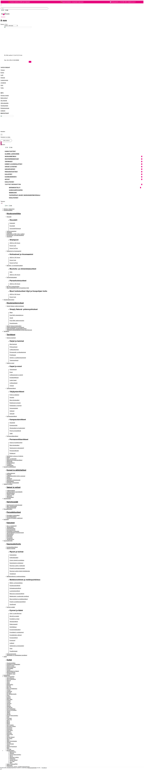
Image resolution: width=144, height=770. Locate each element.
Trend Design (10, 743)
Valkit (11, 433)
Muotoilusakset (11, 493)
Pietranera (9, 729)
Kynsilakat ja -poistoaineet (17, 632)
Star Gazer (9, 738)
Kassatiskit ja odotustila (13, 531)
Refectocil (9, 733)
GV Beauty (9, 707)
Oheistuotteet (10, 497)
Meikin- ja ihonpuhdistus (16, 583)
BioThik (9, 686)
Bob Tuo (9, 687)
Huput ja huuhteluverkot (16, 442)
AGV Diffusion (10, 677)
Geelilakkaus (13, 627)
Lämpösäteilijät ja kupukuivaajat (15, 532)
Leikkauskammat (14, 349)
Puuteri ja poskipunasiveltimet (18, 601)
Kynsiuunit (12, 640)
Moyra (8, 722)
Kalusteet (8, 174)
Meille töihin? (4, 98)
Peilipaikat (9, 536)
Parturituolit (10, 535)
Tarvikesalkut (10, 527)
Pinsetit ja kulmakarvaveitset (17, 568)
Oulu (2, 85)
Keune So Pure (14, 248)
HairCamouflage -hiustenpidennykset (16, 328)
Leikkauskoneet (11, 473)
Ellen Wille (9, 699)
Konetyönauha (13, 323)
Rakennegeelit (13, 624)
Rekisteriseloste (5, 108)
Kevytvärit (12, 225)
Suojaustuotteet (14, 408)
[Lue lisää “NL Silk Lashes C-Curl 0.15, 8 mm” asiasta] (30, 62)
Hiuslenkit (12, 422)
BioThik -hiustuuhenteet (13, 286)
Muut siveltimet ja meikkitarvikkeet (19, 599)
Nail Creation (10, 725)
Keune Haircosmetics (12, 715)
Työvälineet (13, 573)
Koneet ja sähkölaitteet (13, 164)
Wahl (8, 748)
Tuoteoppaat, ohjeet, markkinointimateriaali (24, 195)
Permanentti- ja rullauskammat (18, 352)
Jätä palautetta (4, 103)
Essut (11, 372)
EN (7, 10)
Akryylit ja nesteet (14, 616)
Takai (8, 739)
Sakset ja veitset (11, 166)
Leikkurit (12, 643)
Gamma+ (9, 703)
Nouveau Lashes (11, 726)
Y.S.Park (9, 749)
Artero (8, 683)
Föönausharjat (13, 347)
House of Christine (11, 710)
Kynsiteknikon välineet (16, 635)
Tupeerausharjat (14, 360)
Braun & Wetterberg (12, 688)
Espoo (2, 72)
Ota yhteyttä (4, 100)
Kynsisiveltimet (14, 637)
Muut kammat (13, 344)
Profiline (9, 731)
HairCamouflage (11, 708)
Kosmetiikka (10, 668)
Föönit (8, 477)
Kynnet (8, 669)
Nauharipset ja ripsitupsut (16, 563)
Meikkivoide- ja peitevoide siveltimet (19, 596)
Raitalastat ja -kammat (15, 405)
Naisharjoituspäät (11, 507)
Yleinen (3, 70)
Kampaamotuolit (11, 530)
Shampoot (9, 236)
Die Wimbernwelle (11, 694)
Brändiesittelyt (14, 187)
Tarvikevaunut (10, 539)
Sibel (8, 735)
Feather (9, 700)
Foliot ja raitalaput (14, 394)
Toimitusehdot (4, 105)
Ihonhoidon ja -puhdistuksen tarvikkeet (17, 655)
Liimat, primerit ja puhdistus (17, 560)
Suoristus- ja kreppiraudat (13, 480)
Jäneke (8, 714)
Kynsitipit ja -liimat (14, 619)
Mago (11, 312)
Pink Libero (10, 730)
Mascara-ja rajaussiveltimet (17, 593)
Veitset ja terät (10, 494)
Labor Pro (9, 719)
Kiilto (8, 717)
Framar (8, 702)
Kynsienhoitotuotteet (15, 629)
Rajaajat (9, 474)
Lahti (2, 75)
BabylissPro (10, 684)
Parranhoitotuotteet (12, 277)
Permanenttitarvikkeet (12, 436)
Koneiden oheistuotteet (13, 482)
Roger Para (10, 734)
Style (11, 272)
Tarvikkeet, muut (11, 673)
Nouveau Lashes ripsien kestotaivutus (20, 571)
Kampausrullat (13, 425)
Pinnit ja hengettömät (15, 430)
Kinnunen (9, 718)
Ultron (8, 745)
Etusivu (2, 24)
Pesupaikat (10, 538)
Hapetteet (9, 232)
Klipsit (8, 457)
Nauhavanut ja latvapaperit (17, 448)
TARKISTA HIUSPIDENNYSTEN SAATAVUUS (19, 330)
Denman (9, 692)
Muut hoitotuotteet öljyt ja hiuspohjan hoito (18, 288)
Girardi (8, 704)
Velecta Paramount (12, 746)
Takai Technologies (12, 741)
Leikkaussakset (11, 490)
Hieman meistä (5, 95)
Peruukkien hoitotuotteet (13, 515)
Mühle (8, 723)
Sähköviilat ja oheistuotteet (17, 645)
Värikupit (12, 411)
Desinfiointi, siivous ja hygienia (15, 456)
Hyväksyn (44, 767)
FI (3, 10)
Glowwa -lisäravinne (12, 154)
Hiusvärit (9, 216)
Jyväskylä (3, 82)
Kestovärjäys (13, 555)
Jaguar (8, 711)
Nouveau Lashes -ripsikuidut (17, 565)
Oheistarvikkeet (14, 621)
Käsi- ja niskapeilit (11, 458)
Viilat (11, 648)
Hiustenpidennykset (12, 159)
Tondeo (9, 742)
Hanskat (12, 397)
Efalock (9, 698)
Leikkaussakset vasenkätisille (14, 491)
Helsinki (3, 77)
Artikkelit (3, 110)
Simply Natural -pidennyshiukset (15, 306)
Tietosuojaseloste (32, 767)
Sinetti (11, 318)
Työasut (12, 385)
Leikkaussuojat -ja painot (16, 375)
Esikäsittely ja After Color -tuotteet (15, 234)
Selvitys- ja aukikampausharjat (18, 357)
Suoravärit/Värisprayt (15, 228)
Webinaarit (13, 192)
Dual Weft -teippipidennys (16, 315)
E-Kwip (8, 696)
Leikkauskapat (13, 383)
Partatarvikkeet (11, 462)
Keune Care (13, 245)
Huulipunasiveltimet (15, 585)
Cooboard (9, 691)
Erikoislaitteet (10, 481)
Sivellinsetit (13, 604)
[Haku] (47, 8)
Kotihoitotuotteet (14, 557)
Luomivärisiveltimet (15, 591)
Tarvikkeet (9, 161)
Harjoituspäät (10, 169)
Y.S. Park (12, 761)
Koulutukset (9, 181)
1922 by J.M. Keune (15, 243)
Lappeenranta (4, 80)
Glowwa (9, 706)
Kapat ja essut (10, 363)
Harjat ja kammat (11, 337)
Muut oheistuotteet (14, 400)
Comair (8, 690)
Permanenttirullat (14, 450)
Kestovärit (12, 223)
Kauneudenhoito (10, 176)
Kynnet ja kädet (11, 607)
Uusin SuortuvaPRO (16, 190)
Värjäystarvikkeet (11, 388)
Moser (8, 721)
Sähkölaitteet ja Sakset (13, 671)
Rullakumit (12, 453)
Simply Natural (10, 737)
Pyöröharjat (13, 355)
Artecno (9, 680)
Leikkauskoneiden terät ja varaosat (16, 476)
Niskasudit (9, 461)
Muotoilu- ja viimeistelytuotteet (15, 265)
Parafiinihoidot (13, 651)
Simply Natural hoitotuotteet (14, 326)
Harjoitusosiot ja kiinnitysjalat (14, 505)
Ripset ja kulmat (11, 548)
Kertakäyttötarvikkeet (12, 547)
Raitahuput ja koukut (15, 403)
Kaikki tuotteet (10, 151)
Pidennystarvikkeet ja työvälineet (15, 327)
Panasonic (9, 727)
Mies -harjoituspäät (12, 506)
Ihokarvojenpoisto (11, 654)
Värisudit (12, 413)
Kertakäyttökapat (14, 377)
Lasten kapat (13, 380)
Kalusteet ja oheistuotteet (13, 664)
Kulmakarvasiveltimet (15, 588)
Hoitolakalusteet (11, 528)
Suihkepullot (10, 465)
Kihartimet (9, 478)
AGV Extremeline (11, 679)
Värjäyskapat (13, 369)
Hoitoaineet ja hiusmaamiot (14, 251)
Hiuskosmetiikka (10, 156)
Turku (2, 88)
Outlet (7, 179)
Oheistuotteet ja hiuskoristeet (17, 428)
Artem (8, 682)
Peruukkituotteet (11, 171)
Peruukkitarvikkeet (11, 516)
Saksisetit (9, 496)
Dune (8, 695)
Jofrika (8, 713)
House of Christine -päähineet (14, 518)
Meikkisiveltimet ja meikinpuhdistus (16, 576)
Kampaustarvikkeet (12, 416)
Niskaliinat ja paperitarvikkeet (14, 460)
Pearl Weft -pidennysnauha (17, 320)
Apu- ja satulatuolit (11, 526)
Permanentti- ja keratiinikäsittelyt (15, 235)
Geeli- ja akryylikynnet (15, 613)
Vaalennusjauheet (11, 231)
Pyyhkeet (9, 464)
